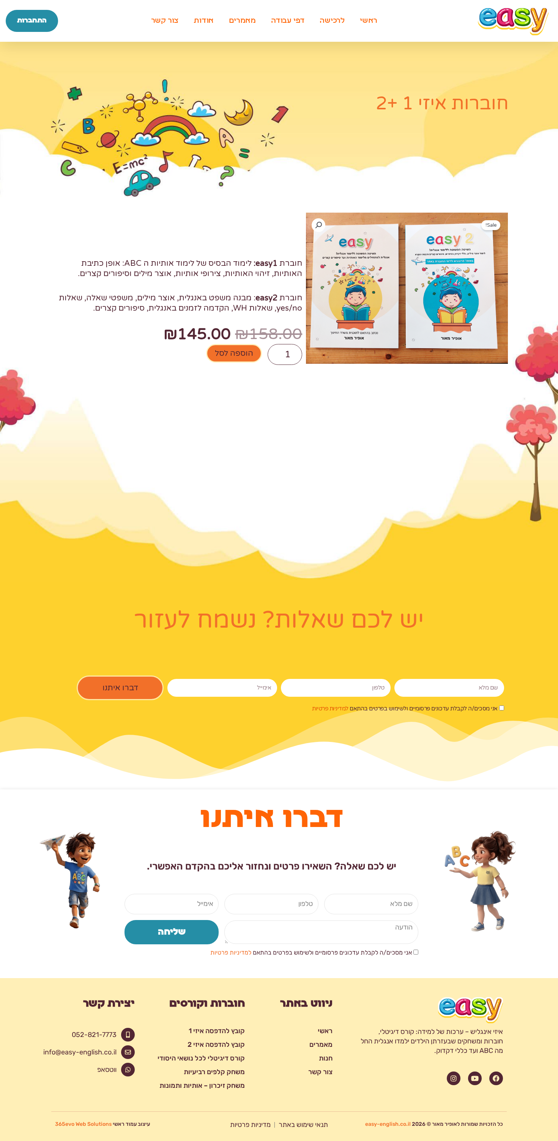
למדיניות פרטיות (330, 708)
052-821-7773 (94, 1035)
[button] (318, 225)
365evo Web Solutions (83, 1124)
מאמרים (242, 21)
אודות (204, 21)
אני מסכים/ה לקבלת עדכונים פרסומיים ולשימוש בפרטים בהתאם (405, 708)
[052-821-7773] (128, 1035)
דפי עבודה (287, 21)
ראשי (368, 21)
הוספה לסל (234, 353)
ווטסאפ (107, 1069)
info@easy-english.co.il (80, 1052)
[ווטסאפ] (128, 1069)
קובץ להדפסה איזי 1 (217, 1031)
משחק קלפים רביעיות (214, 1072)
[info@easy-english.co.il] (128, 1052)
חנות (326, 1058)
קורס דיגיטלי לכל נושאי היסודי (201, 1058)
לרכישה (332, 21)
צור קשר (165, 21)
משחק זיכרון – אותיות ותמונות (202, 1085)
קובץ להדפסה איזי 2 (216, 1044)
